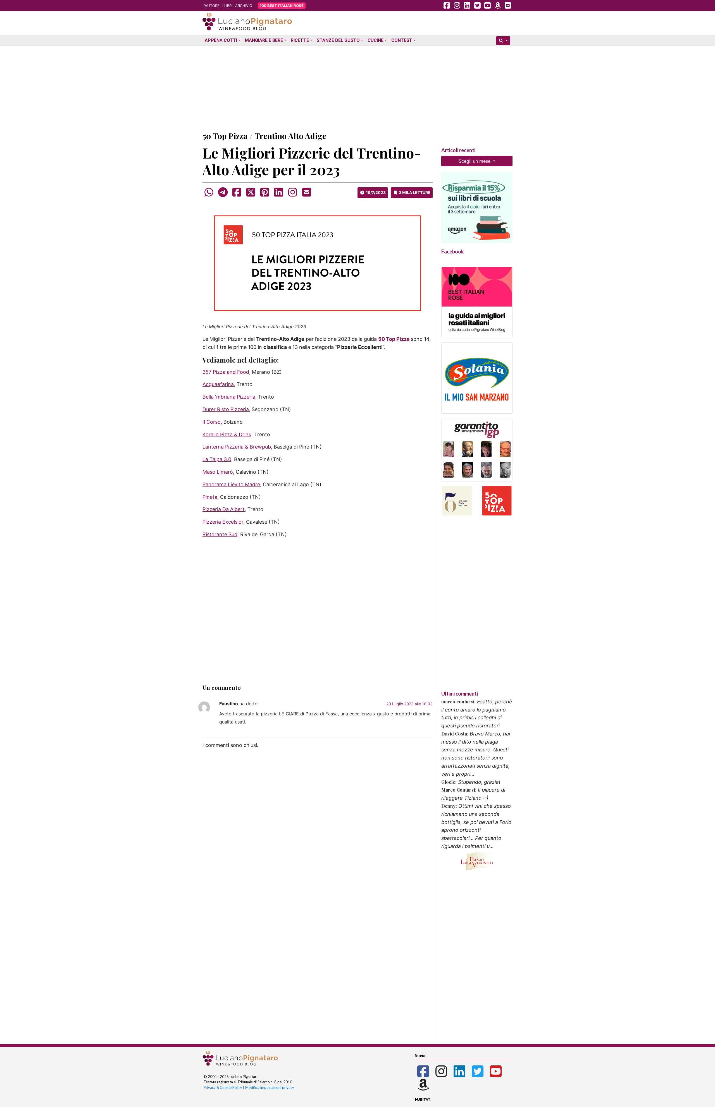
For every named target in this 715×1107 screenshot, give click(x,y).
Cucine (375, 40)
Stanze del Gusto (338, 40)
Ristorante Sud (219, 534)
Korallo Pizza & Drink (226, 434)
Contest (401, 40)
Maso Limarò (217, 472)
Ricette (300, 40)
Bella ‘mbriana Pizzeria (228, 397)
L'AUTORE (211, 5)
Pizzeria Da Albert (223, 509)
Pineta (209, 497)
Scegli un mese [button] (475, 161)
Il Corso (211, 422)
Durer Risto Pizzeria (225, 409)
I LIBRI (227, 5)
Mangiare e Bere (264, 40)
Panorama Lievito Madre (231, 484)
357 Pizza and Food (225, 372)
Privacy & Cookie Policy (223, 1087)
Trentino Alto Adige (290, 136)
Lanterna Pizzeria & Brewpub (236, 447)
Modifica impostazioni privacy (269, 1087)
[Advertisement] (357, 87)
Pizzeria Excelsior (222, 522)
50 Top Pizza (224, 136)
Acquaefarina (218, 384)
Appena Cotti (221, 40)
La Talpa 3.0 (216, 459)
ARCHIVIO (243, 5)
